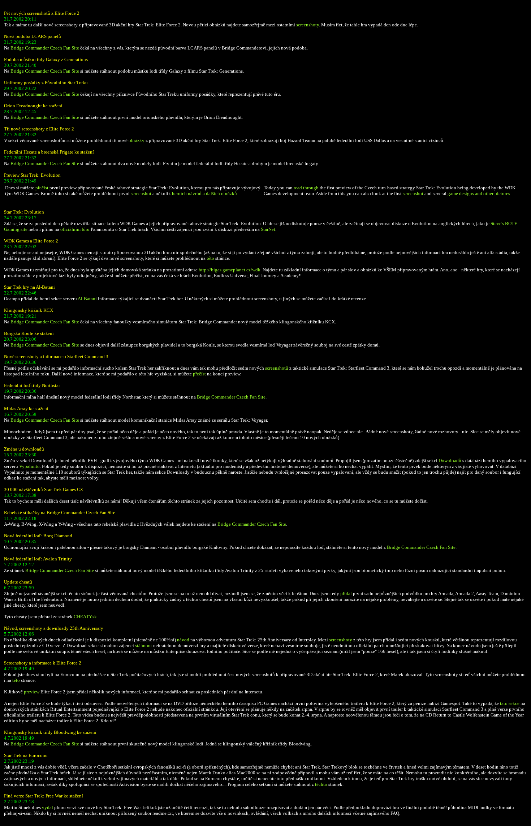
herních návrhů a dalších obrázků (204, 193)
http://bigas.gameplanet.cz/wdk (229, 269)
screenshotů (276, 368)
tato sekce (509, 703)
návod (183, 639)
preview (31, 691)
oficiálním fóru (75, 229)
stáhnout (143, 645)
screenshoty (307, 24)
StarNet (268, 229)
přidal (346, 593)
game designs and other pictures (479, 193)
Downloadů (450, 460)
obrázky (136, 140)
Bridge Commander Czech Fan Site (44, 48)
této (210, 258)
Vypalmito (29, 466)
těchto (321, 784)
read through (306, 187)
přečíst (41, 187)
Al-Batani (87, 298)
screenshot (141, 193)
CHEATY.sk (85, 616)
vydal (47, 807)
